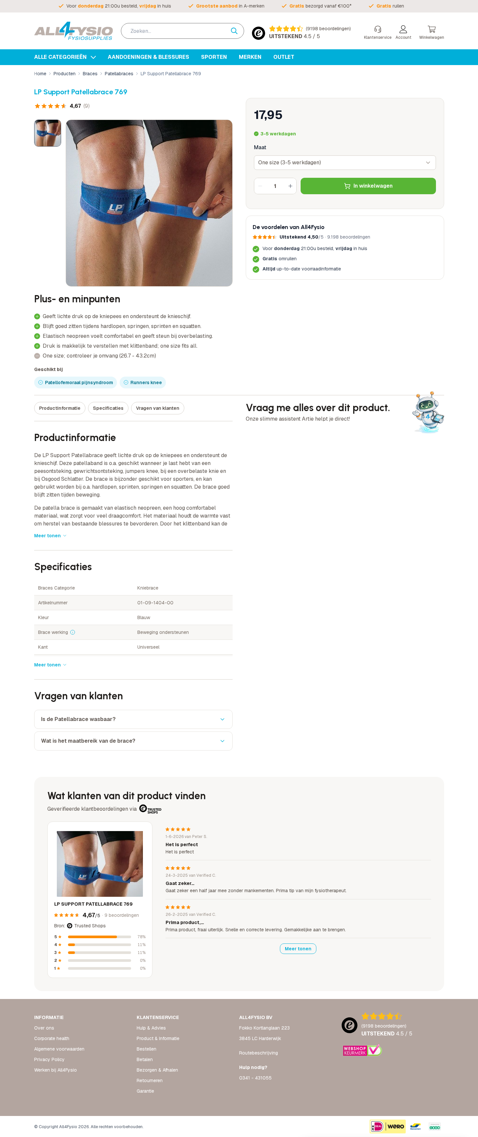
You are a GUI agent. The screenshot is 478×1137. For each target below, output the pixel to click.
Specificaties (108, 408)
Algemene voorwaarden (59, 1049)
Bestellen (146, 1049)
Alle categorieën (61, 57)
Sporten (214, 57)
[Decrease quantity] (260, 186)
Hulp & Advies (151, 1028)
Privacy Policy (49, 1059)
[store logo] (73, 31)
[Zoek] (237, 31)
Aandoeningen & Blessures (148, 57)
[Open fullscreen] (149, 203)
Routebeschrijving (258, 1053)
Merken (250, 57)
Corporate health (51, 1038)
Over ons (44, 1028)
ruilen (390, 6)
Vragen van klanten (157, 408)
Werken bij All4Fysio (55, 1070)
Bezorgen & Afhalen (157, 1070)
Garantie (145, 1091)
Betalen (145, 1059)
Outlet (283, 57)
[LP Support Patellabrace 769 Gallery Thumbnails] (47, 133)
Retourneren (150, 1080)
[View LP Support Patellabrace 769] (47, 133)
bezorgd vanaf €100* (320, 6)
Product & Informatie (158, 1038)
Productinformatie (59, 408)
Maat (260, 147)
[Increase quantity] (290, 186)
